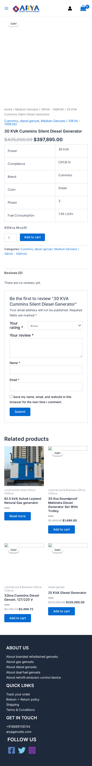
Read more (17, 516)
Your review (22, 335)
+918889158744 (18, 727)
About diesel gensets (21, 667)
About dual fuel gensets (23, 672)
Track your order (18, 694)
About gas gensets (20, 662)
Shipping (12, 705)
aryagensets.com (18, 732)
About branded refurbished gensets (32, 657)
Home (8, 109)
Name (15, 363)
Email (14, 380)
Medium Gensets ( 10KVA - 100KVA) (39, 109)
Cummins (11, 121)
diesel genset (29, 121)
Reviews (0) (13, 273)
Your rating (16, 325)
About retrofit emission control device (33, 677)
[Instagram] (32, 750)
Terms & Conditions (20, 710)
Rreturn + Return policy (22, 699)
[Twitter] (22, 750)
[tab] (46, 273)
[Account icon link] (70, 8)
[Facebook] (11, 750)
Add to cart (32, 237)
